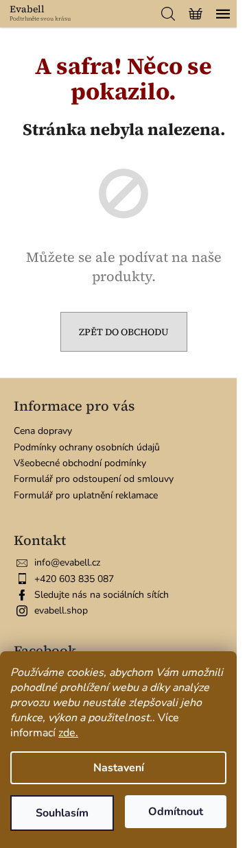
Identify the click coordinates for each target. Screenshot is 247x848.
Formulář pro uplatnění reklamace (86, 495)
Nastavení (118, 767)
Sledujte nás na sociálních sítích (101, 594)
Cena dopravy (43, 430)
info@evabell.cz (67, 562)
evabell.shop (61, 610)
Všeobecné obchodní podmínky (80, 463)
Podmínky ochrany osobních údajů (87, 447)
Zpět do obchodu (124, 332)
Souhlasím (62, 813)
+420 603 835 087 (74, 578)
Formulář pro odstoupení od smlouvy (94, 478)
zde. (68, 732)
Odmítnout (175, 811)
